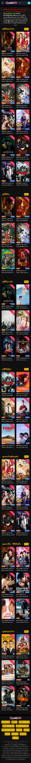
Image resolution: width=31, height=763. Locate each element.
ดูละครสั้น (15, 738)
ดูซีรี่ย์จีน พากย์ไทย (24, 722)
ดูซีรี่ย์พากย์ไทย (12, 13)
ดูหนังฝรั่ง (26, 730)
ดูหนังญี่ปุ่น (23, 734)
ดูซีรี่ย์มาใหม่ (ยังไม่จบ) (8, 730)
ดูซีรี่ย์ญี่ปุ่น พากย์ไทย (8, 726)
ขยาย (15, 25)
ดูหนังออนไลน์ (6, 722)
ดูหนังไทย (19, 730)
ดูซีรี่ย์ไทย (14, 722)
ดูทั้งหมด (26, 29)
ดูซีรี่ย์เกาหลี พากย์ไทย (22, 726)
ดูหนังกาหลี (15, 734)
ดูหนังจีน (7, 734)
